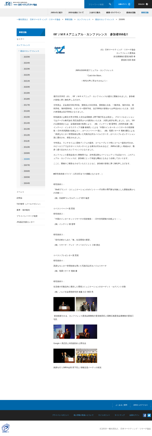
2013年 (27, 129)
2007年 (27, 165)
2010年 (27, 147)
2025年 (27, 57)
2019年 (27, 93)
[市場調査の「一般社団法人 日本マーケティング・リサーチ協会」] (20, 4)
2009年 (27, 153)
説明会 (19, 198)
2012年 (27, 135)
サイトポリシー (104, 415)
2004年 (27, 183)
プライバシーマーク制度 (27, 216)
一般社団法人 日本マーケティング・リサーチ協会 (38, 19)
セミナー (20, 39)
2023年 (27, 69)
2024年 (27, 63)
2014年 (27, 123)
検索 (110, 4)
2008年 (27, 159)
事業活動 (144, 12)
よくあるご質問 (121, 405)
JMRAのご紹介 (56, 12)
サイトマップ (120, 415)
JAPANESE (143, 4)
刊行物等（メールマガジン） (29, 204)
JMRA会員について (75, 12)
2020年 (27, 87)
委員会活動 (130, 12)
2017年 (27, 105)
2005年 (27, 177)
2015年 (27, 117)
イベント (20, 192)
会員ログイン (124, 4)
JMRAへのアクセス (140, 405)
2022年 (27, 75)
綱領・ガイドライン (113, 12)
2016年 (27, 111)
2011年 (27, 141)
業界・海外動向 (23, 210)
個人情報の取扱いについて (84, 415)
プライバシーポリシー (60, 415)
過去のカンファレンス (104, 19)
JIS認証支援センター (26, 222)
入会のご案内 (94, 12)
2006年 (27, 171)
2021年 (27, 81)
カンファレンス (83, 19)
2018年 (27, 99)
